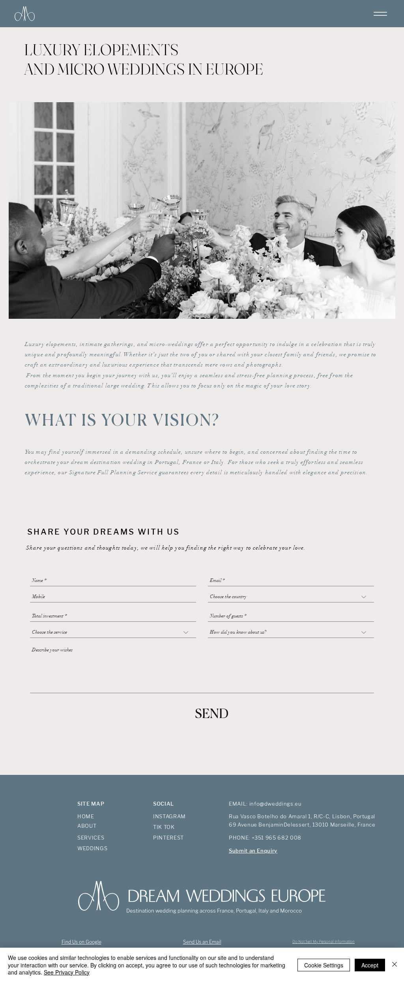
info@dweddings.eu (275, 804)
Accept (369, 965)
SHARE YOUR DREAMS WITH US (103, 532)
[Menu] (380, 14)
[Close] (394, 965)
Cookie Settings (323, 965)
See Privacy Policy (67, 972)
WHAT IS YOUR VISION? (122, 421)
